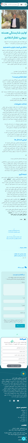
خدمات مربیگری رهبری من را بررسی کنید (17, 213)
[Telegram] (14, 400)
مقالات (21, 219)
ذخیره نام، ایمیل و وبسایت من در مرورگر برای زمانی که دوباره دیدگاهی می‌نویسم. (13, 321)
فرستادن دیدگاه (20, 326)
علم (23, 98)
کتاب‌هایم (23, 199)
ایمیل (23, 305)
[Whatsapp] (10, 400)
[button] (21, 4)
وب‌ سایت (22, 313)
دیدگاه (23, 282)
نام (24, 298)
